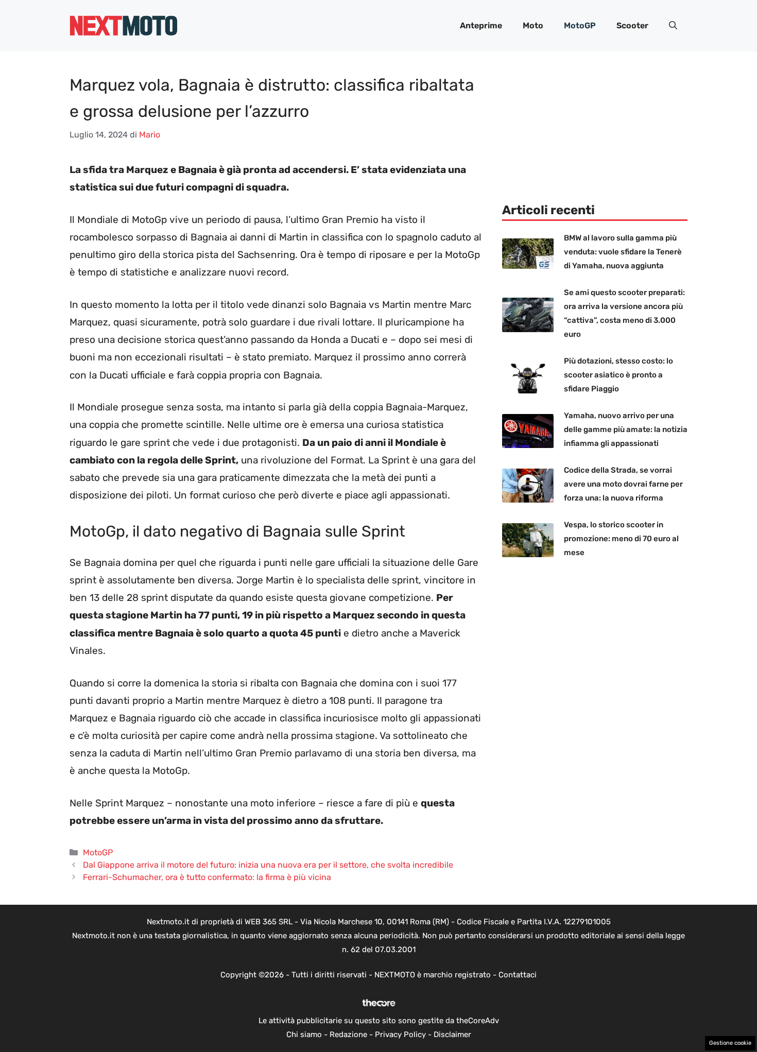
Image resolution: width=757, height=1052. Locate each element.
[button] (673, 25)
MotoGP (580, 25)
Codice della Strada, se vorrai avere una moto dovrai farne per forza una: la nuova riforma (623, 484)
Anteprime (481, 25)
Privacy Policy (400, 1034)
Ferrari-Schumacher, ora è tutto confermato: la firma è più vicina (207, 877)
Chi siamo (304, 1034)
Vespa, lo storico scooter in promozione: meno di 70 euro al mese (621, 538)
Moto (533, 25)
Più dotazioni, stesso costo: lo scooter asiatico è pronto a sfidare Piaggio (618, 374)
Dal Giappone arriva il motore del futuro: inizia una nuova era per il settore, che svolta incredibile (268, 865)
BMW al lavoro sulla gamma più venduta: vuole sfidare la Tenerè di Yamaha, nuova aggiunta (623, 251)
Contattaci (517, 974)
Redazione (348, 1034)
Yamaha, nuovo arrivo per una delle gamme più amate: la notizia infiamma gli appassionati (625, 429)
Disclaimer (452, 1034)
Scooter (632, 25)
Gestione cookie (730, 1043)
